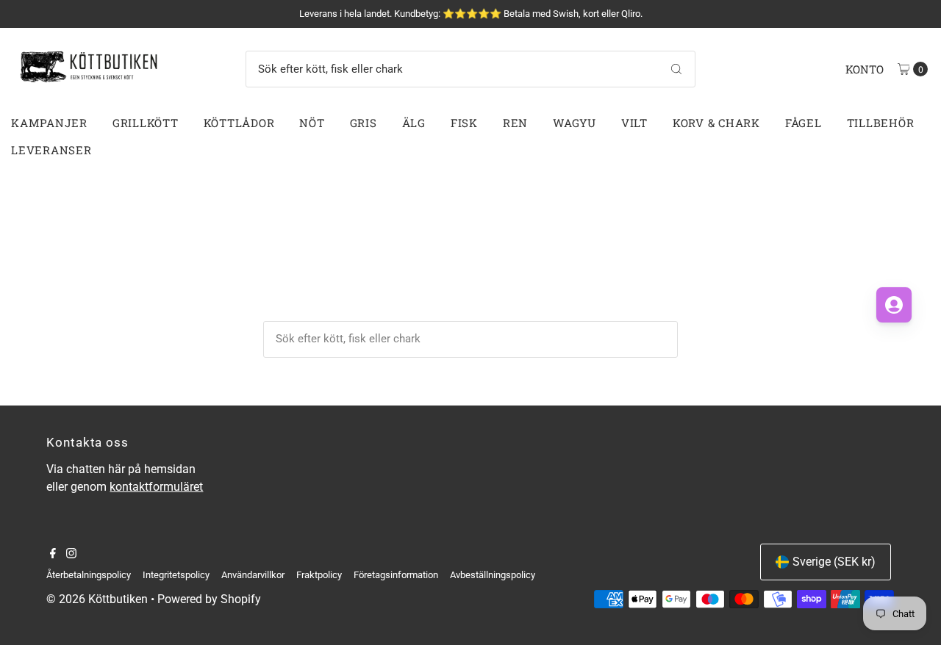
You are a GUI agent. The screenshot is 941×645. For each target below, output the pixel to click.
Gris (363, 122)
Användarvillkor (253, 574)
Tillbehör (881, 122)
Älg (414, 122)
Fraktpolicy (319, 574)
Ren (515, 122)
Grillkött (145, 122)
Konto (864, 69)
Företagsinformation (396, 574)
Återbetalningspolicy (88, 574)
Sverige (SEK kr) (834, 562)
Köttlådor (239, 122)
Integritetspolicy (176, 574)
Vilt (634, 122)
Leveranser (51, 150)
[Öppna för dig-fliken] (894, 304)
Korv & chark (716, 122)
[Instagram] (71, 555)
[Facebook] (53, 555)
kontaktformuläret (156, 487)
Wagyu (574, 122)
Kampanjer (49, 122)
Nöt (311, 122)
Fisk (464, 122)
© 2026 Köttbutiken (97, 599)
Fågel (803, 122)
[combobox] (470, 69)
